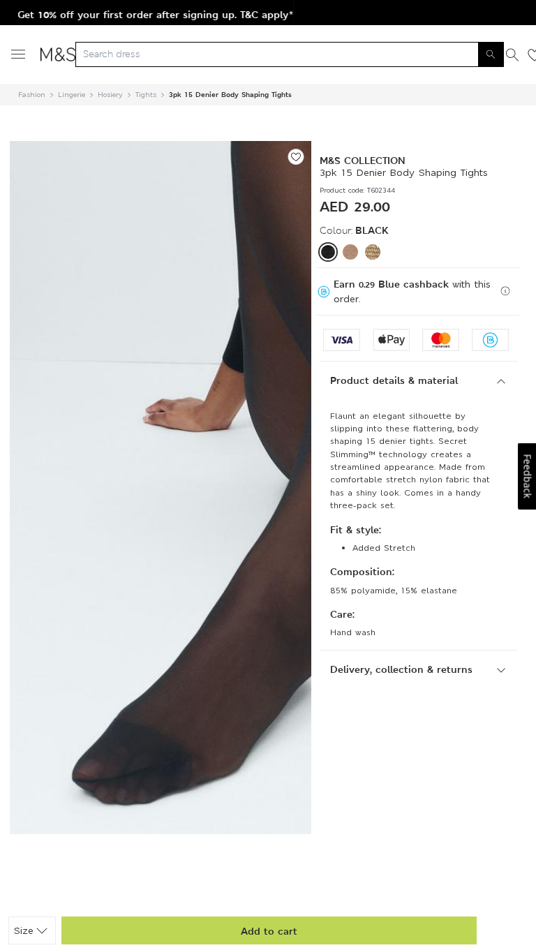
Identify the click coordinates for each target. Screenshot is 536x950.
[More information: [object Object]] (505, 291)
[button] (328, 252)
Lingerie (71, 94)
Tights (145, 94)
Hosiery (110, 94)
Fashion (31, 94)
